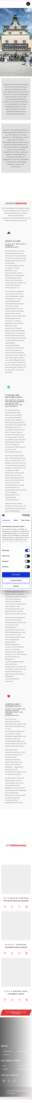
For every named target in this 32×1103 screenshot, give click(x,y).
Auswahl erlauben (16, 580)
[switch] (27, 555)
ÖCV (4, 1066)
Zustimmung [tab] (6, 520)
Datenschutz (22, 1051)
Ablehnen (16, 586)
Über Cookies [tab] (25, 520)
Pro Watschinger (24, 1069)
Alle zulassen (16, 574)
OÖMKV (6, 1069)
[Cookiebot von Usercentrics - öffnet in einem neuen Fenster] (22, 515)
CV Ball (20, 1066)
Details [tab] (16, 520)
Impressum (7, 1051)
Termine (6, 1055)
